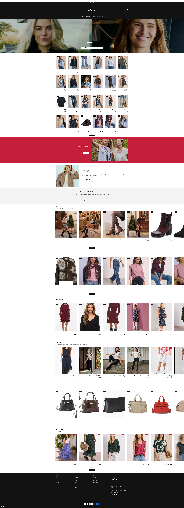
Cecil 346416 (64, 109)
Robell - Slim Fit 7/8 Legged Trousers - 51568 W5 (94, 375)
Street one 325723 (125, 89)
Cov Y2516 (147, 239)
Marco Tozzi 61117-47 (97, 418)
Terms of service (92, 505)
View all (92, 134)
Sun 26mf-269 (75, 462)
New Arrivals (58, 477)
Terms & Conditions (96, 484)
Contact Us (95, 477)
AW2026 (86, 47)
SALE (97, 47)
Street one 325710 (169, 285)
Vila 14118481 (75, 375)
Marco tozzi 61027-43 (121, 418)
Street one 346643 (122, 462)
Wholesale (76, 487)
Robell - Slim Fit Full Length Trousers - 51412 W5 (141, 375)
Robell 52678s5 (170, 375)
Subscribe (76, 482)
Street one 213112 (100, 69)
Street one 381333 (88, 69)
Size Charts (76, 480)
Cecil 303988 (114, 69)
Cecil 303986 (77, 89)
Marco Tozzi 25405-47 (169, 239)
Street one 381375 (113, 89)
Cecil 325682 (89, 109)
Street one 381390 (122, 285)
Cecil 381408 (77, 109)
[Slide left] (90, 245)
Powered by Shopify (77, 505)
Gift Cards (58, 482)
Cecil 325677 (64, 69)
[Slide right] (94, 245)
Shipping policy (98, 505)
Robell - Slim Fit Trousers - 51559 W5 (119, 375)
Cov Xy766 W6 (122, 239)
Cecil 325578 (101, 109)
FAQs (94, 475)
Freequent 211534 (88, 89)
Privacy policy (87, 505)
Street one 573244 (98, 285)
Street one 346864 (146, 285)
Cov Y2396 (75, 239)
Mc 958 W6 (170, 418)
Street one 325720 (100, 89)
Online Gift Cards (87, 179)
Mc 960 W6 (147, 418)
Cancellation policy (115, 505)
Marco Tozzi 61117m (74, 418)
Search (57, 484)
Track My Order (77, 475)
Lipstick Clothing (71, 505)
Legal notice (103, 505)
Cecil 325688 (126, 69)
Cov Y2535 (99, 239)
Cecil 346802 (64, 89)
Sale (57, 485)
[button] (57, 10)
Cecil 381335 (126, 109)
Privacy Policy (95, 482)
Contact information (108, 505)
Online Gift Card (77, 484)
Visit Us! (57, 480)
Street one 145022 (113, 109)
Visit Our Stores (77, 485)
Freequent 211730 (74, 285)
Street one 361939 (98, 462)
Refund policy (82, 505)
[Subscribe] (99, 201)
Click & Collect (77, 477)
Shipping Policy (95, 480)
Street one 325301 (146, 462)
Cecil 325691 (77, 69)
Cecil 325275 (170, 462)
